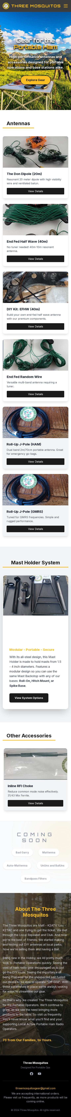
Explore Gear (35, 80)
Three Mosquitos (36, 5)
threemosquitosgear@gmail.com (35, 1088)
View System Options (29, 698)
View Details (35, 191)
